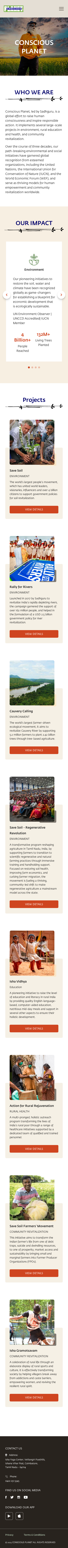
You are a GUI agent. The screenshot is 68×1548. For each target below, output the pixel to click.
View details (34, 509)
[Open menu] (61, 9)
